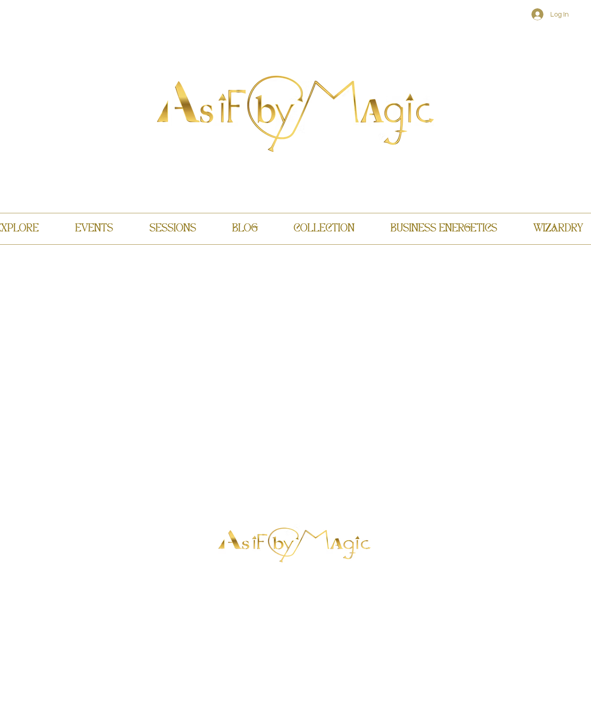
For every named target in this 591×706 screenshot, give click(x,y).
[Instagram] (309, 597)
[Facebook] (279, 597)
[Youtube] (294, 597)
